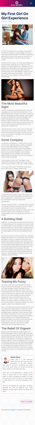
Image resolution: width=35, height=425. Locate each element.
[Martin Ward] (6, 360)
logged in (13, 410)
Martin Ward (15, 357)
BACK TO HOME (26, 402)
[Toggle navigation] (29, 3)
